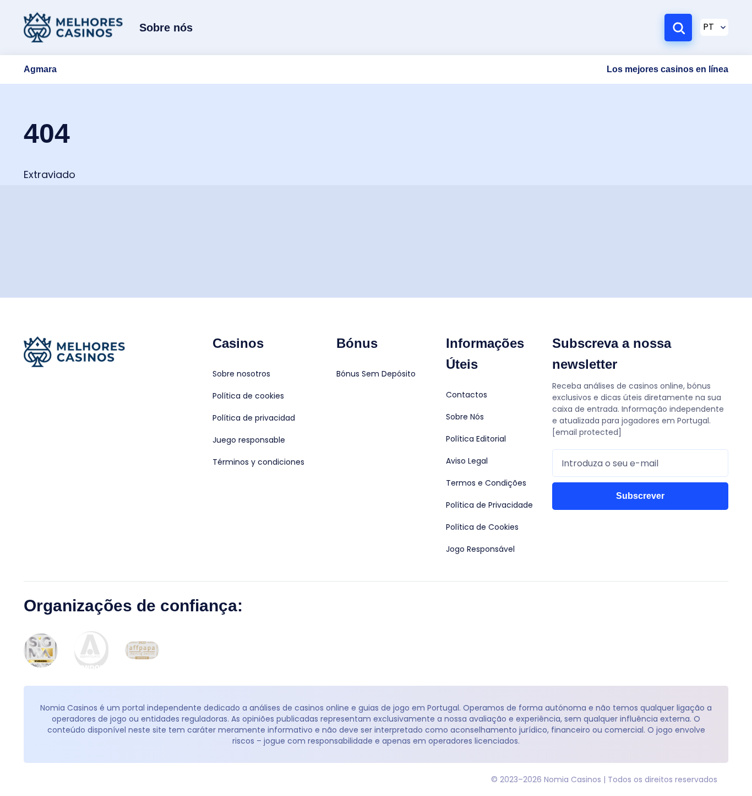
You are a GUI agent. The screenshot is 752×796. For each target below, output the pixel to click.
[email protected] (587, 432)
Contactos (466, 394)
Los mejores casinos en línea (667, 69)
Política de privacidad (253, 417)
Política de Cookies (482, 527)
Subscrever (640, 496)
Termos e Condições (486, 482)
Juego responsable (248, 439)
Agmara (40, 69)
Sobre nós (166, 27)
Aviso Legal (467, 460)
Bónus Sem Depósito (376, 373)
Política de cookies (248, 395)
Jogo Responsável (480, 549)
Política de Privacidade (489, 504)
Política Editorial (476, 438)
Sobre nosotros (241, 373)
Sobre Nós (465, 416)
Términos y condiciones (258, 461)
